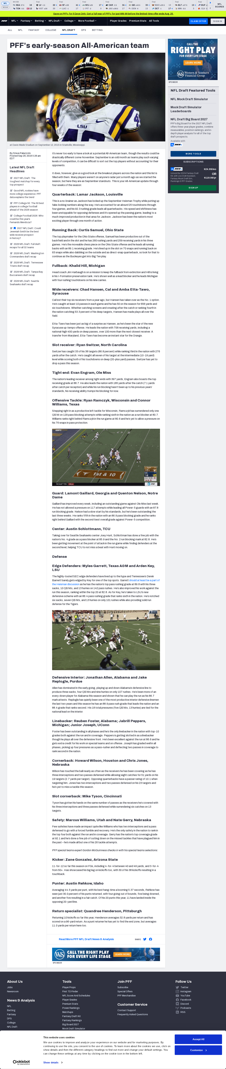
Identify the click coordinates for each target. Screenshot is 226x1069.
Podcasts (186, 1008)
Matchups (67, 1012)
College (50, 30)
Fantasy (33, 30)
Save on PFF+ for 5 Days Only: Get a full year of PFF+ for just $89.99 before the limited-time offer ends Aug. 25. (113, 14)
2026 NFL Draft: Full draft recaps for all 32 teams (25, 246)
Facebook (186, 1000)
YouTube (185, 995)
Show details (50, 1062)
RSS (183, 1012)
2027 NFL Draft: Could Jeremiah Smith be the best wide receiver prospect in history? (25, 233)
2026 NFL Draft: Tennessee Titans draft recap (26, 264)
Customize (196, 1050)
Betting (97, 30)
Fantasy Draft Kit (71, 1016)
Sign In (217, 21)
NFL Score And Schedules (76, 995)
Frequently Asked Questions (132, 1014)
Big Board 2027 (70, 1024)
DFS (83, 30)
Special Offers (125, 991)
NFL (5, 3)
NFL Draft (69, 30)
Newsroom (13, 991)
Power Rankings (71, 1008)
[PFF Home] (4, 21)
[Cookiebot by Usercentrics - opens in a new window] (21, 1062)
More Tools (193, 154)
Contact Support (126, 1010)
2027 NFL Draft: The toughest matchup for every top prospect (25, 181)
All (10, 30)
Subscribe (122, 987)
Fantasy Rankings (72, 1020)
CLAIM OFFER (198, 21)
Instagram (186, 991)
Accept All (198, 1039)
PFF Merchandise (126, 995)
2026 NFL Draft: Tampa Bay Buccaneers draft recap (26, 273)
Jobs (10, 987)
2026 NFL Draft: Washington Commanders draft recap (27, 255)
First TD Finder (70, 991)
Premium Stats (70, 1004)
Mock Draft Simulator (73, 1028)
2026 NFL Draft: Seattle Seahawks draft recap (24, 283)
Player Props (69, 987)
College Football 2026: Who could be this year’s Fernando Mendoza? (27, 219)
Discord (185, 1004)
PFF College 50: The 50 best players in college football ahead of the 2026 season (27, 206)
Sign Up (193, 188)
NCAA (5, 7)
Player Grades (69, 1000)
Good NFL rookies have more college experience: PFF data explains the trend (25, 194)
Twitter (184, 987)
